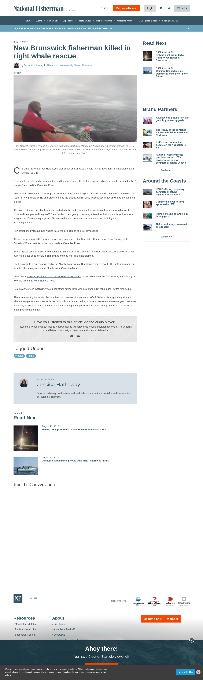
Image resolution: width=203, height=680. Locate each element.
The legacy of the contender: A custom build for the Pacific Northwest (172, 132)
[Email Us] (72, 336)
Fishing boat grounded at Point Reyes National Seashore (74, 429)
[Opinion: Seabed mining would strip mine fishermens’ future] (26, 466)
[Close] (198, 672)
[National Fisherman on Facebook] (101, 8)
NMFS (30, 356)
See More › (166, 170)
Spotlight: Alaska (170, 21)
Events (39, 21)
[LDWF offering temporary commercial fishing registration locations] (147, 192)
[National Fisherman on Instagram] (105, 8)
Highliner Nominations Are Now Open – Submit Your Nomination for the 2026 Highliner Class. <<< (63, 28)
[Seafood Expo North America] (170, 601)
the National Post (45, 280)
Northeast (87, 65)
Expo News (68, 21)
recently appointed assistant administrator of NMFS (54, 276)
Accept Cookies (185, 672)
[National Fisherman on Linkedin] (108, 8)
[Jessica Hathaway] (16, 65)
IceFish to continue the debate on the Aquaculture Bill (171, 145)
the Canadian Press (43, 185)
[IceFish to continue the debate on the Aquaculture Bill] (147, 145)
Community (52, 21)
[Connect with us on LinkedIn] (78, 336)
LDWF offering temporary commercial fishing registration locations (170, 192)
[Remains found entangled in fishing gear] (147, 216)
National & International (59, 65)
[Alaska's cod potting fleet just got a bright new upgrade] (147, 120)
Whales (19, 356)
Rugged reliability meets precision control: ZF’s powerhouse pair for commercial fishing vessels (171, 158)
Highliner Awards (104, 21)
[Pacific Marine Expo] (138, 601)
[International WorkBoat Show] (155, 601)
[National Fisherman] (39, 8)
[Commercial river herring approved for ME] (147, 204)
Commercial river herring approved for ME (170, 203)
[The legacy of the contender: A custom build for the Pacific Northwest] (147, 132)
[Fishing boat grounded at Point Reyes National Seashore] (26, 438)
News (28, 21)
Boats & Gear (84, 21)
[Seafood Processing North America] (184, 601)
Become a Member (126, 8)
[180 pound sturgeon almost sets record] (147, 227)
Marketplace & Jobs (148, 21)
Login (150, 8)
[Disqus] (75, 526)
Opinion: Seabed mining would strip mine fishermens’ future (75, 460)
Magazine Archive (125, 21)
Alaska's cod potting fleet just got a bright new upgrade (172, 119)
